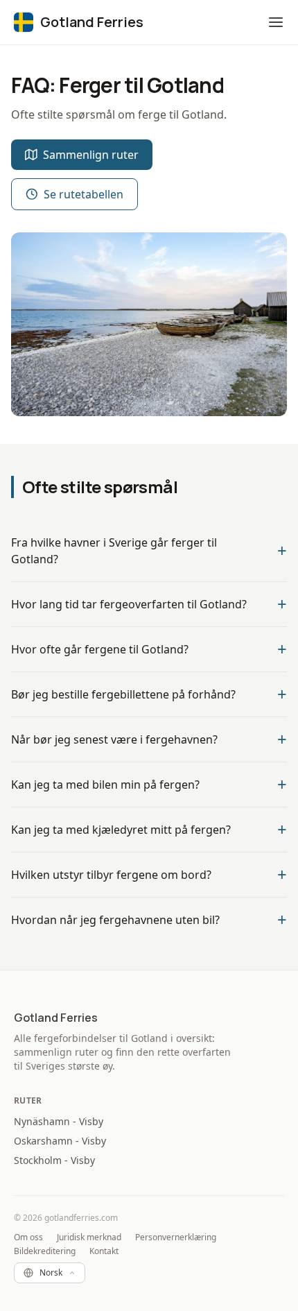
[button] (276, 22)
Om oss (28, 1237)
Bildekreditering (45, 1251)
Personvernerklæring (175, 1237)
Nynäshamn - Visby (58, 1121)
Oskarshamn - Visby (60, 1140)
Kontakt (104, 1251)
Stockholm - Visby (54, 1160)
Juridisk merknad (89, 1237)
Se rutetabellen (83, 194)
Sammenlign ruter (91, 154)
